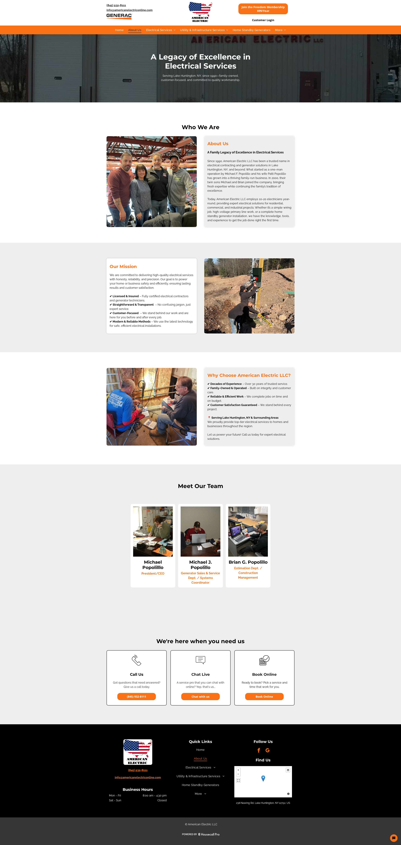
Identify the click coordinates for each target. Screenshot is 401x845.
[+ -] (263, 781)
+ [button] (238, 770)
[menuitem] (119, 30)
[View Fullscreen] (238, 780)
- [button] (238, 774)
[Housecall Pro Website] (209, 834)
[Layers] (288, 770)
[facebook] (259, 751)
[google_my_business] (267, 751)
